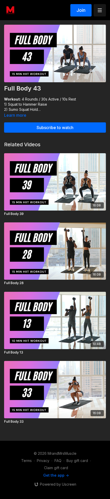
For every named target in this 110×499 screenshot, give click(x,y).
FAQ (57, 460)
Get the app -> (56, 475)
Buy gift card (77, 460)
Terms (26, 460)
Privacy (43, 460)
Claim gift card (56, 468)
